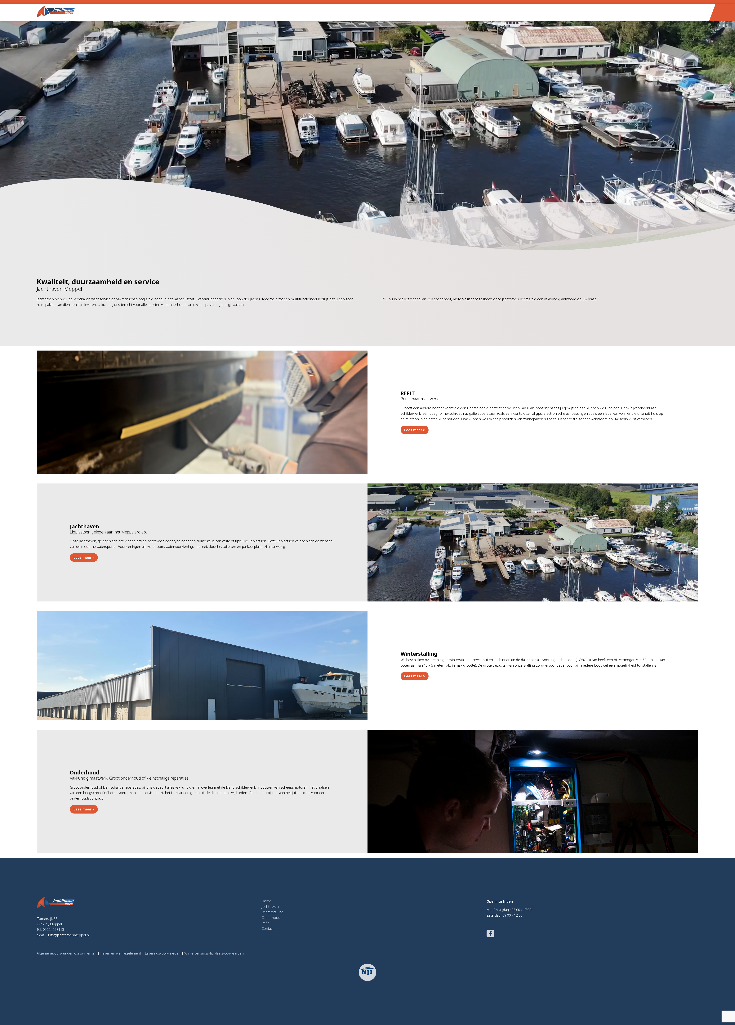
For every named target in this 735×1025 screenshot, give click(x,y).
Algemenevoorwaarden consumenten (66, 953)
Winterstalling (272, 912)
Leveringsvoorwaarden (162, 953)
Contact (268, 928)
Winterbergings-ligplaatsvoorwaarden (214, 953)
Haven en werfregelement (120, 953)
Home (266, 901)
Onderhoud (271, 917)
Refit (265, 923)
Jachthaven (270, 906)
